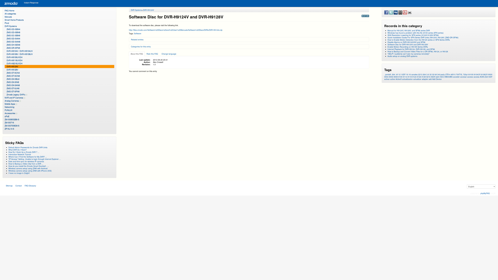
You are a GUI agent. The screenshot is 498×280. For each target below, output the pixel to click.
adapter (425, 79)
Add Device (437, 79)
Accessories (10, 113)
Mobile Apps (10, 103)
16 (407, 74)
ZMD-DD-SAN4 (13, 38)
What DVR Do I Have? (17, 149)
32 (431, 74)
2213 (420, 74)
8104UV (477, 74)
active (392, 79)
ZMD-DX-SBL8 (13, 79)
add (430, 79)
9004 (386, 76)
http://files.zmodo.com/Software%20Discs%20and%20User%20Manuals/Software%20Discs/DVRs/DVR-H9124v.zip (175, 30)
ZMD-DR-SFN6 (13, 47)
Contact (18, 185)
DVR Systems (11, 26)
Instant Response (31, 2)
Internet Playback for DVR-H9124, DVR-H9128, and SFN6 (411, 49)
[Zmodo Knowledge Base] (11, 3)
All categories (10, 13)
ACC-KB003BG (446, 76)
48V (452, 74)
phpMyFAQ (485, 193)
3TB (447, 74)
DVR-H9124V (12, 66)
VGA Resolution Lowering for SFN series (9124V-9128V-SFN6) (413, 35)
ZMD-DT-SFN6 (13, 91)
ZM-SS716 (9, 122)
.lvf (397, 74)
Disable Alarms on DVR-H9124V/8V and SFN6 (406, 42)
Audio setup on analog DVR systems (402, 56)
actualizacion (407, 79)
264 (424, 74)
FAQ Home (9, 10)
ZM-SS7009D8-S (12, 125)
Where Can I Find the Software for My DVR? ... (27, 156)
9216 (428, 76)
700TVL (459, 74)
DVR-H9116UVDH (14, 60)
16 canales (413, 74)
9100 (400, 76)
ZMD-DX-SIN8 (13, 82)
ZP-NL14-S (9, 128)
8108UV (484, 74)
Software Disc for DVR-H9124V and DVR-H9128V (408, 44)
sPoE (7, 116)
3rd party (441, 74)
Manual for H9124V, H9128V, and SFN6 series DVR (409, 30)
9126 (419, 76)
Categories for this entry (141, 46)
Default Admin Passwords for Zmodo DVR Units (27, 147)
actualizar (417, 79)
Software (137, 33)
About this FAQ (137, 53)
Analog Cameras (12, 100)
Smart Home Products (14, 19)
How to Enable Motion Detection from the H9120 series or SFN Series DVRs (419, 39)
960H (433, 76)
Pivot (7, 23)
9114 (405, 76)
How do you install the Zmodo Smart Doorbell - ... (28, 166)
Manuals (8, 16)
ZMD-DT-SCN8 (13, 75)
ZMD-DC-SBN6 (13, 35)
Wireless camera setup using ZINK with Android (27, 168)
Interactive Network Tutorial (19, 154)
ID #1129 (365, 16)
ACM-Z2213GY (486, 76)
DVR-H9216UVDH (14, 63)
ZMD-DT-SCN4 (13, 72)
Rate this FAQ (152, 53)
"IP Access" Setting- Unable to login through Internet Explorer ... (34, 159)
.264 (393, 74)
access (476, 76)
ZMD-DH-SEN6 (13, 44)
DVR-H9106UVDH (14, 57)
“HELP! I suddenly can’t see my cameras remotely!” (409, 53)
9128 (424, 76)
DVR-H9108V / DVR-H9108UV (20, 54)
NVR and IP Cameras (14, 97)
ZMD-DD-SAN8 (13, 41)
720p (465, 74)
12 (399, 74)
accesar (463, 76)
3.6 (427, 74)
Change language (169, 53)
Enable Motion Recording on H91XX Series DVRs (408, 47)
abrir (438, 76)
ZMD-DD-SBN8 (13, 32)
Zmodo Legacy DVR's (16, 94)
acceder (456, 76)
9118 (410, 76)
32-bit (434, 74)
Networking (9, 107)
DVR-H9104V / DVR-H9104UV (20, 51)
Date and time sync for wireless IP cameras (26, 161)
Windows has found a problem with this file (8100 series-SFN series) (416, 33)
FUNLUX (8, 110)
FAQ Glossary (30, 185)
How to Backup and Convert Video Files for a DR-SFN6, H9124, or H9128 (418, 51)
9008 (396, 76)
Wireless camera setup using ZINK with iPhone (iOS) (30, 170)
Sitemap (9, 185)
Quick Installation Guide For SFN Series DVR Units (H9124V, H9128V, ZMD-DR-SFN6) (423, 37)
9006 (391, 76)
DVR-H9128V (12, 69)
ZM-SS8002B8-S (12, 119)
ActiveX (399, 79)
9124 (414, 76)
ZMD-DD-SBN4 (13, 29)
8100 (471, 74)
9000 (490, 74)
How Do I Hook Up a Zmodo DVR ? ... (23, 152)
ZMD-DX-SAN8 (13, 85)
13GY (403, 74)
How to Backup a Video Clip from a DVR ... (25, 163)
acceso (470, 76)
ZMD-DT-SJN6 (13, 88)
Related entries (137, 39)
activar (387, 79)
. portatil (387, 74)
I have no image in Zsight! (19, 173)
